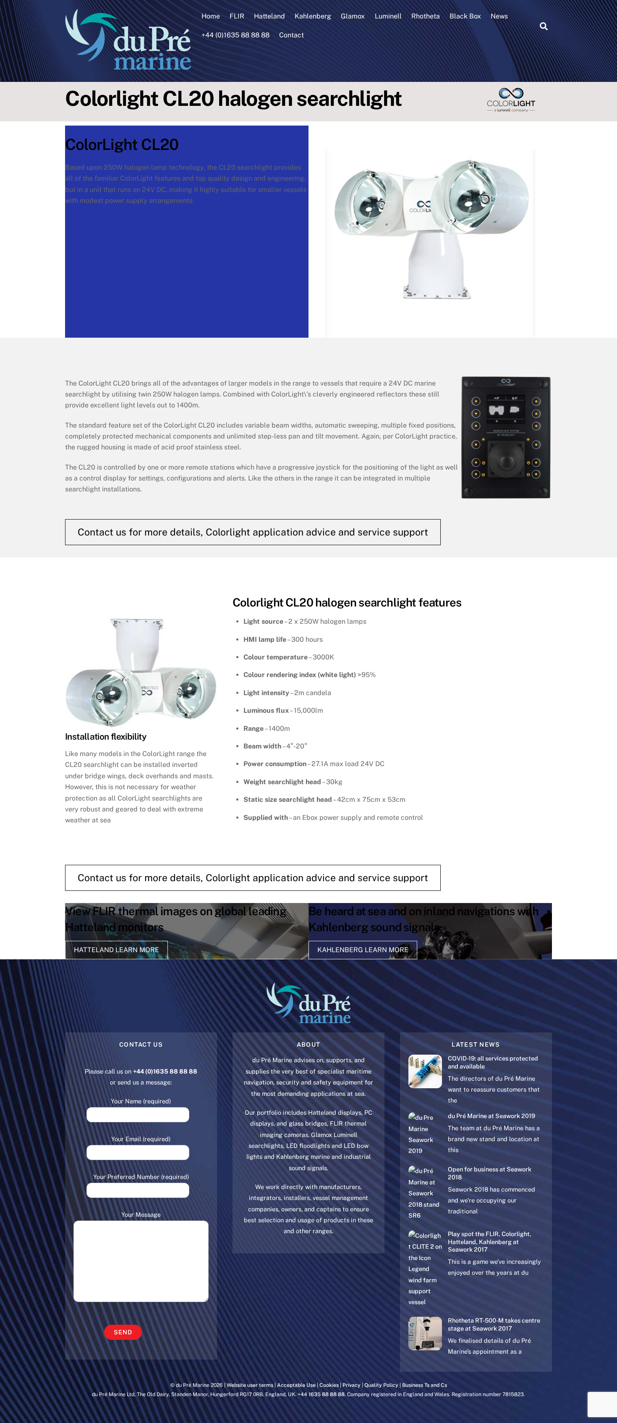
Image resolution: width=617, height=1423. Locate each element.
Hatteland (269, 16)
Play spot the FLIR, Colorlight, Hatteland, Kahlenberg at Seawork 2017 (489, 1241)
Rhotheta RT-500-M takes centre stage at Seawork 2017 (494, 1324)
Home (210, 16)
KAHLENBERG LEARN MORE (362, 950)
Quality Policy (381, 1385)
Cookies (329, 1385)
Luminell (388, 16)
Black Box (465, 16)
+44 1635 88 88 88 (321, 1394)
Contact (291, 35)
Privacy (351, 1385)
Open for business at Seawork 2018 (489, 1173)
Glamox (353, 16)
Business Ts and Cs (424, 1385)
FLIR (237, 16)
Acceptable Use (296, 1385)
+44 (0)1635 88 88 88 (235, 35)
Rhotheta (425, 16)
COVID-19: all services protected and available (493, 1062)
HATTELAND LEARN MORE (116, 950)
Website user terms (250, 1385)
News (499, 16)
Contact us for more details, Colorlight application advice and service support (253, 532)
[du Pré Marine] (128, 65)
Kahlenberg (313, 16)
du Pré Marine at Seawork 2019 (491, 1115)
